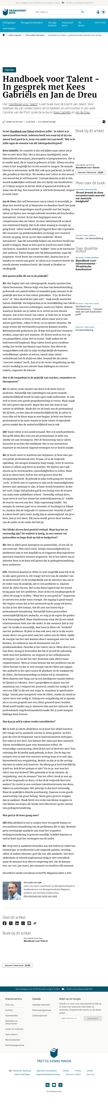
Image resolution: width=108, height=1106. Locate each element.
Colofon (65, 1071)
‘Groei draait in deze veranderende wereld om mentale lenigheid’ (90, 197)
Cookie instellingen (22, 1074)
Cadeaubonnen (39, 1015)
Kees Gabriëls (62, 112)
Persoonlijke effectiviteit (34, 35)
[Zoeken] (82, 12)
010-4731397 (100, 22)
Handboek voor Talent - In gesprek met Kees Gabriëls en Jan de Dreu (75, 35)
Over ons (9, 1005)
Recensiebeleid (12, 1040)
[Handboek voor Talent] (85, 148)
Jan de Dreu (82, 112)
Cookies (90, 1071)
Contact (9, 1010)
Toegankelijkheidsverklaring (48, 1074)
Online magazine (15, 35)
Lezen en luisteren (14, 1029)
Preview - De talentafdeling (89, 238)
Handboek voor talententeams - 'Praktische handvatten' (86, 265)
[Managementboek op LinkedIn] (48, 1085)
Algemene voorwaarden (47, 1071)
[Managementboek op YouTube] (54, 1085)
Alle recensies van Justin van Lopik (40, 896)
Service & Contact (73, 1074)
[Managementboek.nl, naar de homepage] (14, 15)
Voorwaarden (11, 1015)
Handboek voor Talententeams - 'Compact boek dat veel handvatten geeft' (89, 310)
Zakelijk (36, 998)
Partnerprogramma (14, 1045)
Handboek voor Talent (23, 104)
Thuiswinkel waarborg (21, 1071)
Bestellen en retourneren (11, 1022)
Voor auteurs (11, 1034)
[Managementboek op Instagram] (60, 1085)
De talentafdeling (84, 330)
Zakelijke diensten (41, 1005)
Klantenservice (13, 998)
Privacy (78, 1071)
